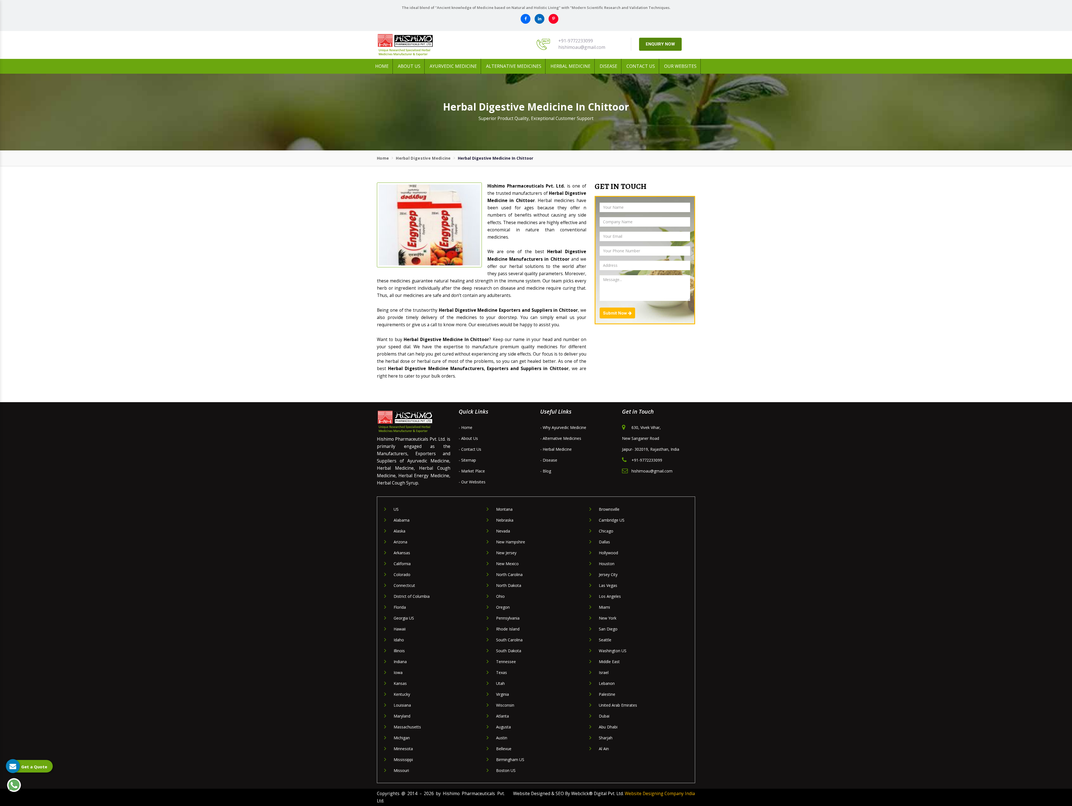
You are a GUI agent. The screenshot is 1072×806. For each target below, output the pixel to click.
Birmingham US (510, 759)
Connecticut (404, 585)
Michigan (402, 737)
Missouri (401, 770)
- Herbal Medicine (556, 449)
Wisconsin (505, 705)
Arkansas (402, 552)
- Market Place (472, 471)
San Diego (608, 629)
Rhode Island (508, 629)
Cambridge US (611, 520)
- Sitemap (467, 460)
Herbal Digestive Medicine (423, 158)
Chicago (606, 531)
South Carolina (509, 639)
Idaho (399, 639)
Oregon (503, 607)
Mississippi (403, 759)
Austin (501, 737)
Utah (500, 683)
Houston (606, 563)
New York (607, 618)
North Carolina (509, 574)
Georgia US (404, 618)
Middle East (609, 661)
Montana (504, 509)
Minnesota (403, 748)
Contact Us (640, 66)
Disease (608, 66)
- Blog (545, 471)
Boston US (506, 770)
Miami (604, 607)
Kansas (400, 683)
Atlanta (502, 716)
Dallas (604, 541)
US (396, 509)
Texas (501, 672)
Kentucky (402, 694)
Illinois (399, 650)
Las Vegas (608, 585)
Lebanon (607, 683)
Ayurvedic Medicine (453, 66)
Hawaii (400, 629)
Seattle (605, 639)
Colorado (402, 574)
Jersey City (608, 574)
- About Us (468, 438)
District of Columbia (412, 596)
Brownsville (609, 509)
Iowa (398, 672)
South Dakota (508, 650)
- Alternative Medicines (560, 438)
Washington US (612, 650)
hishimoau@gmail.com (581, 47)
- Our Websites (472, 481)
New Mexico (507, 563)
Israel (604, 672)
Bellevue (503, 748)
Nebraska (504, 520)
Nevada (503, 531)
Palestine (607, 694)
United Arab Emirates (618, 705)
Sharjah (605, 737)
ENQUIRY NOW (660, 44)
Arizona (400, 541)
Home (382, 66)
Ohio (500, 596)
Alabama (402, 520)
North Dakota (508, 585)
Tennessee (506, 661)
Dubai (604, 716)
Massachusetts (407, 727)
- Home (465, 427)
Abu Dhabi (608, 727)
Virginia (502, 694)
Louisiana (402, 705)
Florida (400, 607)
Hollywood (608, 552)
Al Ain (604, 748)
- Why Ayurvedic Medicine (563, 427)
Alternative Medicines (513, 66)
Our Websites (680, 66)
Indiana (400, 661)
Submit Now (615, 313)
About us (409, 66)
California (402, 563)
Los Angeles (610, 596)
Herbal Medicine (570, 66)
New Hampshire (510, 541)
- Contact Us (470, 449)
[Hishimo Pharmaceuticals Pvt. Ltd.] (427, 45)
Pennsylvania (508, 618)
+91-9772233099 (575, 41)
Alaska (399, 531)
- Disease (548, 460)
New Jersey (506, 552)
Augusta (503, 727)
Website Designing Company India (660, 794)
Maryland (402, 716)
